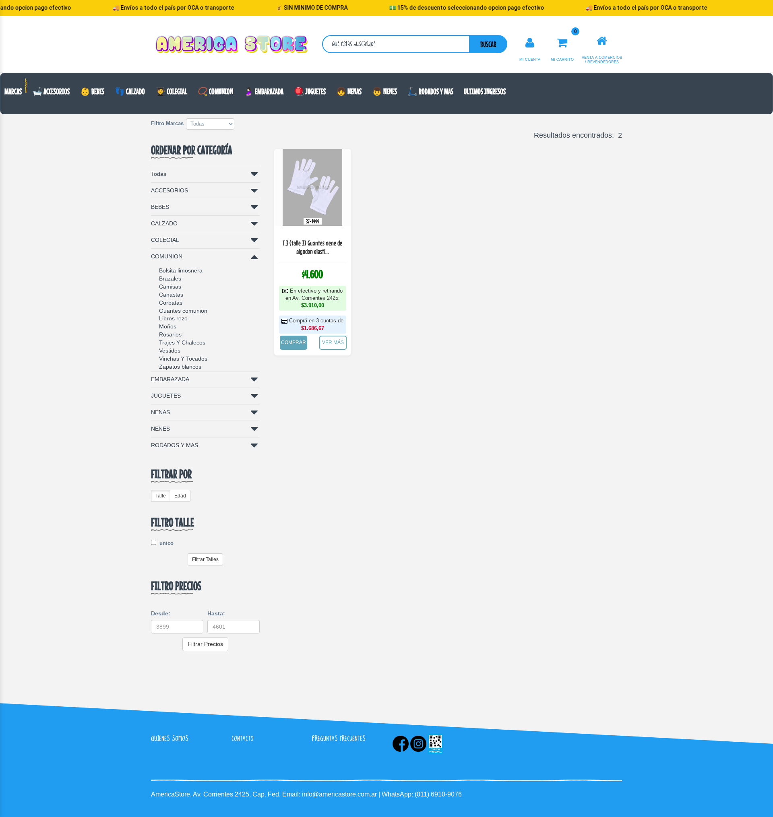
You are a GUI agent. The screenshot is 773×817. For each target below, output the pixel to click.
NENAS (160, 412)
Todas (158, 174)
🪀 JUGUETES (310, 91)
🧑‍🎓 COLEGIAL (171, 91)
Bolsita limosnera (181, 270)
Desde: (160, 613)
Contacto (242, 738)
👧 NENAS (349, 91)
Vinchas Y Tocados (183, 358)
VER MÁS (333, 342)
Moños (167, 326)
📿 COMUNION (215, 91)
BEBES (160, 207)
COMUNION (166, 256)
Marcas (13, 91)
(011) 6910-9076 (438, 794)
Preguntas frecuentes (339, 738)
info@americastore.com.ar (339, 794)
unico (166, 543)
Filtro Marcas (167, 123)
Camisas (170, 286)
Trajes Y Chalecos (182, 342)
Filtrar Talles (205, 559)
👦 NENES (384, 91)
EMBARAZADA (170, 379)
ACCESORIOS (169, 190)
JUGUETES (166, 395)
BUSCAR (488, 44)
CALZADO (164, 223)
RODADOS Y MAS (174, 445)
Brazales (170, 278)
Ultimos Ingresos (485, 91)
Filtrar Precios (205, 644)
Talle (160, 496)
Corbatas (170, 302)
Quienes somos (169, 738)
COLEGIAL (165, 240)
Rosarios (170, 334)
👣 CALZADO (130, 91)
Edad (180, 496)
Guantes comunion (183, 310)
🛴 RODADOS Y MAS (430, 91)
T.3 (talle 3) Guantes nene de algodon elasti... (312, 247)
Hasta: (216, 613)
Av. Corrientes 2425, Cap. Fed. (237, 794)
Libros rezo (173, 318)
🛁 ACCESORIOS (51, 91)
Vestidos (169, 350)
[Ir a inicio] (602, 41)
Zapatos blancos (180, 366)
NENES (160, 428)
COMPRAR (293, 342)
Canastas (171, 294)
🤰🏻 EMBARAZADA (263, 91)
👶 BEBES (92, 91)
